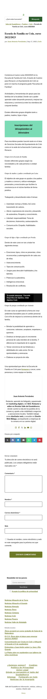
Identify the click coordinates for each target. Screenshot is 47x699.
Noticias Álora (10, 610)
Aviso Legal (22, 670)
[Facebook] (19, 428)
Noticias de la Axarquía (22, 679)
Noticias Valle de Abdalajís (15, 622)
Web (6, 526)
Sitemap (11, 677)
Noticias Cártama (12, 613)
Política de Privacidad (22, 668)
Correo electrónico (12, 513)
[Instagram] (16, 428)
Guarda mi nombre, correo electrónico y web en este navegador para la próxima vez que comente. (23, 542)
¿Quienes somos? (16, 665)
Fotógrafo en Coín (28, 677)
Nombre (8, 499)
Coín (30, 24)
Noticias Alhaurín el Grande (16, 603)
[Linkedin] (25, 428)
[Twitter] (22, 428)
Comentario (10, 473)
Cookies (33, 665)
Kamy (23, 693)
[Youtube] (28, 428)
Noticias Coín (10, 616)
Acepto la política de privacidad (25, 591)
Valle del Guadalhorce (13, 24)
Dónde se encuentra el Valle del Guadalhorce (22, 673)
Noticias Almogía (12, 607)
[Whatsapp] (31, 428)
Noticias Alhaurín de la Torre (16, 600)
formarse (25, 369)
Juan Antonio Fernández (17, 41)
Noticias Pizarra (11, 619)
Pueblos (25, 24)
